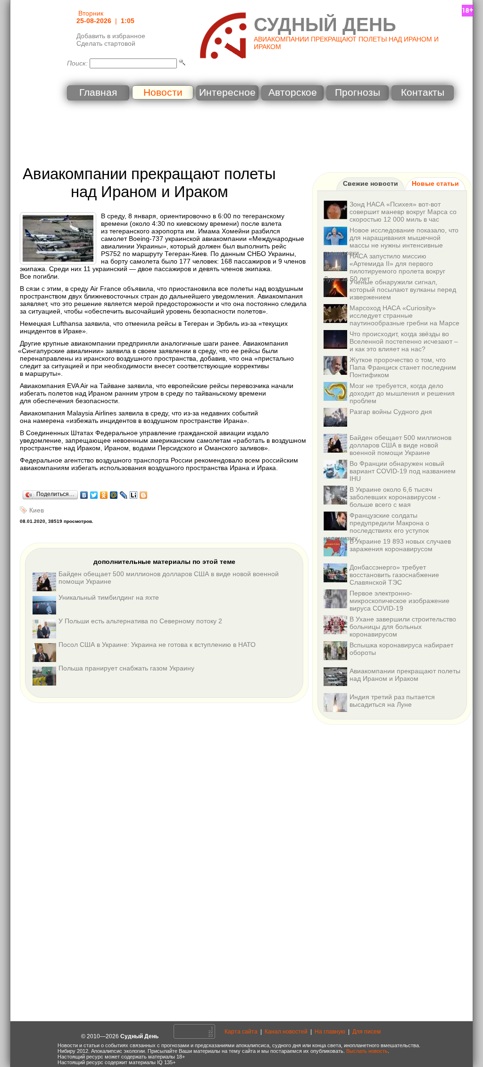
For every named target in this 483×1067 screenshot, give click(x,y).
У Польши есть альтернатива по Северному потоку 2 (140, 621)
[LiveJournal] (124, 495)
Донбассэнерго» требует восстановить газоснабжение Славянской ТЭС (394, 574)
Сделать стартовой (105, 43)
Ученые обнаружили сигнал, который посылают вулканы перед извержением (403, 289)
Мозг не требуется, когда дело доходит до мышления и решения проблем (402, 393)
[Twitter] (94, 495)
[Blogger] (144, 495)
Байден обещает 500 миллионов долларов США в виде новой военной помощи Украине (400, 445)
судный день (325, 24)
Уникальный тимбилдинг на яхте (108, 597)
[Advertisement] (241, 134)
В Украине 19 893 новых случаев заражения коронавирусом (400, 545)
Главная (98, 92)
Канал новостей (286, 1031)
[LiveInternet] (134, 495)
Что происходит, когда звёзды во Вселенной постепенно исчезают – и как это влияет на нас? (404, 341)
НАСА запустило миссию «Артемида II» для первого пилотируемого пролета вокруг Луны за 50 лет (384, 267)
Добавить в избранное (110, 36)
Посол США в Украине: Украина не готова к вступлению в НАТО (157, 644)
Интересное (227, 92)
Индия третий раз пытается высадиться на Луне (392, 700)
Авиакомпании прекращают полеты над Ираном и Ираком (405, 674)
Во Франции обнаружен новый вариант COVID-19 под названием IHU (403, 471)
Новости (163, 92)
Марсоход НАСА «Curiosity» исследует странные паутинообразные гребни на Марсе (404, 315)
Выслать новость (367, 1051)
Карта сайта (241, 1031)
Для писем (366, 1031)
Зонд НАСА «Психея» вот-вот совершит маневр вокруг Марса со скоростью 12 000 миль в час (403, 211)
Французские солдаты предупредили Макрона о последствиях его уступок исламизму (376, 527)
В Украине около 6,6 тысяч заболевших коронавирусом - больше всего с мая (395, 497)
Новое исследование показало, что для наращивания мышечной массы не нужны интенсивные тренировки (391, 241)
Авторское (292, 92)
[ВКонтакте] (84, 495)
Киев (36, 510)
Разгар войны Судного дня (391, 411)
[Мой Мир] (114, 495)
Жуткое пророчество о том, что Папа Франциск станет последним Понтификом (403, 367)
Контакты (422, 92)
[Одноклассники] (104, 495)
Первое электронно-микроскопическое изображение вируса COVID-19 (400, 600)
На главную (330, 1031)
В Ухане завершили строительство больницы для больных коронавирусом (403, 626)
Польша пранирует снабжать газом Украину (126, 668)
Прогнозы (357, 92)
